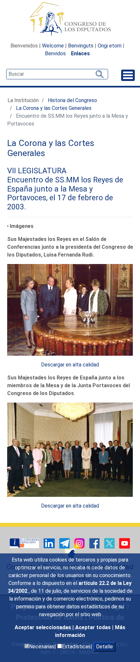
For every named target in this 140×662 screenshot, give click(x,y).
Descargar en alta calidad (70, 365)
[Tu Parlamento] (25, 543)
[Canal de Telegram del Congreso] (65, 543)
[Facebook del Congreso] (95, 543)
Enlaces (80, 53)
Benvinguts (80, 46)
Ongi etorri (109, 46)
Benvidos (55, 53)
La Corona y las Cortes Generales (53, 108)
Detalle (104, 646)
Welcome (53, 46)
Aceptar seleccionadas (43, 627)
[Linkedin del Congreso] (50, 543)
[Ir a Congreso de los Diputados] (70, 19)
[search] (57, 74)
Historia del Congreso (72, 100)
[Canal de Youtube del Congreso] (125, 543)
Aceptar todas (93, 627)
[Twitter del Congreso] (110, 543)
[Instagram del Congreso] (80, 543)
